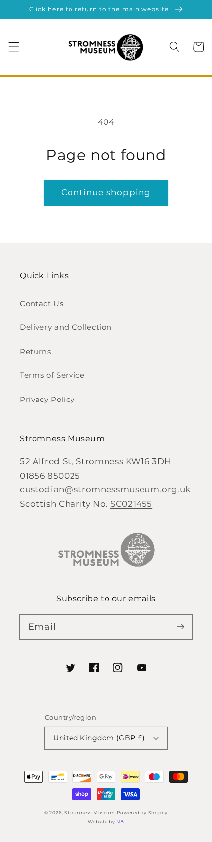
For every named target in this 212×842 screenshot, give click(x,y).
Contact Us (42, 303)
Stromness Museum (89, 812)
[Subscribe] (180, 627)
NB (120, 821)
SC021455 (131, 504)
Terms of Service (52, 375)
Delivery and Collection (65, 327)
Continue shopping (106, 192)
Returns (35, 351)
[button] (13, 47)
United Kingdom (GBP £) (99, 737)
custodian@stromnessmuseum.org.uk (105, 489)
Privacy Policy (47, 399)
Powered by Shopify (142, 812)
